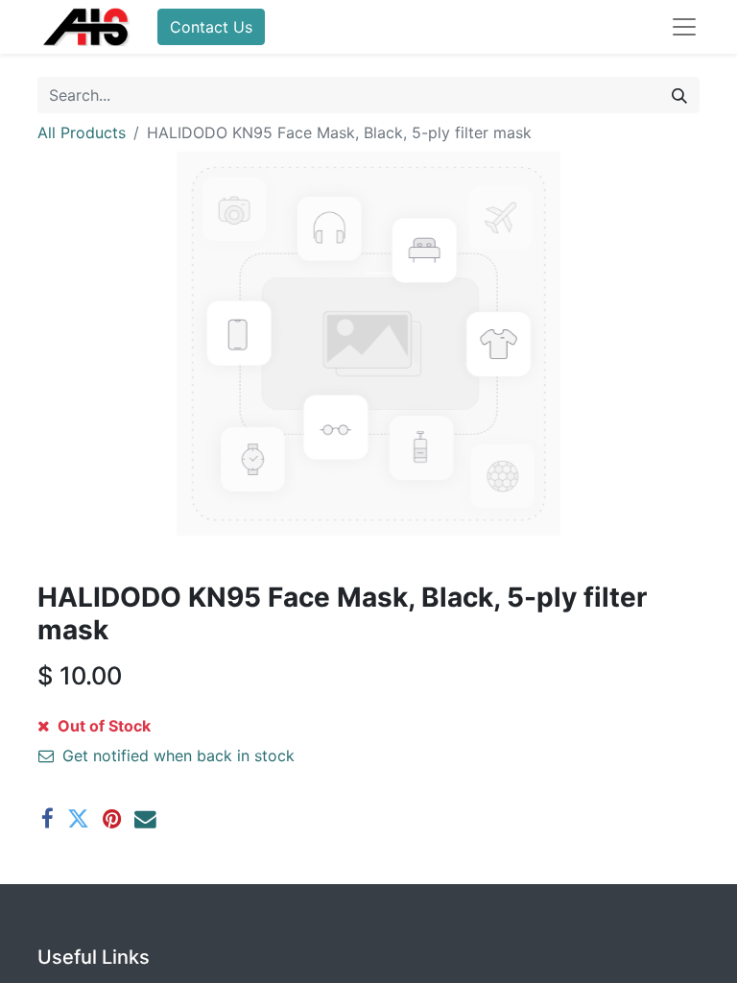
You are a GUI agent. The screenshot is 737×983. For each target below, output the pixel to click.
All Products (81, 132)
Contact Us (211, 26)
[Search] (679, 95)
